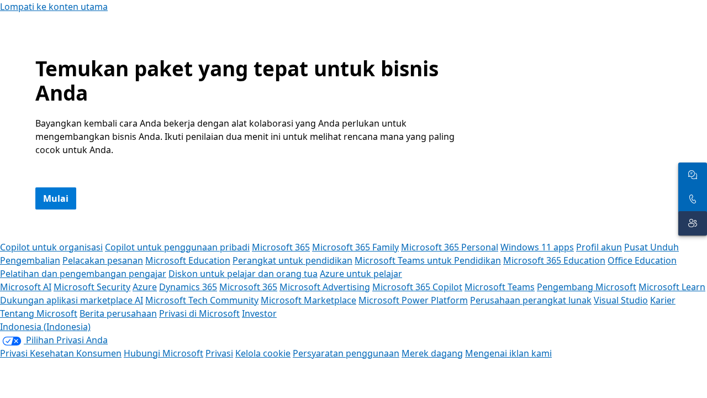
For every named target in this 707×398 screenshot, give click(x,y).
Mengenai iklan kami (508, 353)
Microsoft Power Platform (413, 300)
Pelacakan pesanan (102, 260)
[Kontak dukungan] (693, 223)
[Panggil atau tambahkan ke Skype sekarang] (693, 199)
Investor (259, 313)
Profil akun (599, 247)
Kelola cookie (263, 353)
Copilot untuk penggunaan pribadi (177, 247)
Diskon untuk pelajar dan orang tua (243, 274)
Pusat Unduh (651, 247)
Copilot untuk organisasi (51, 247)
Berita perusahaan (118, 313)
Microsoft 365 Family (355, 247)
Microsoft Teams (500, 287)
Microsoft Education (187, 260)
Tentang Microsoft (38, 313)
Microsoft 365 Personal (449, 247)
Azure (145, 287)
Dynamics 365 (188, 287)
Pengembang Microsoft (586, 287)
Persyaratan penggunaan (346, 353)
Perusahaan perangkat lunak (531, 300)
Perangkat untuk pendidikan (292, 260)
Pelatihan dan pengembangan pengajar (83, 274)
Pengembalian (30, 260)
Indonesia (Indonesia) (45, 327)
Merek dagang (432, 353)
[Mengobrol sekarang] (693, 175)
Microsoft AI (25, 287)
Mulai (55, 198)
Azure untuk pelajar (361, 274)
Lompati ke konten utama (54, 7)
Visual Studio (621, 300)
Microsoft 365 (281, 247)
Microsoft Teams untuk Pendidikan (428, 260)
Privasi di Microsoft (199, 313)
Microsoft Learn (672, 287)
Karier (663, 300)
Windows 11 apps (537, 247)
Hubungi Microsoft (163, 353)
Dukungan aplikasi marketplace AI (71, 300)
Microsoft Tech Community (201, 300)
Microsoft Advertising (324, 287)
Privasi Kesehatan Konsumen (61, 353)
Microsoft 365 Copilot (417, 287)
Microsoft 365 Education (554, 260)
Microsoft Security (92, 287)
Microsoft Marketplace (308, 300)
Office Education (642, 260)
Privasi (219, 353)
